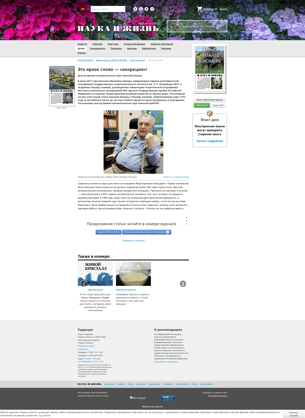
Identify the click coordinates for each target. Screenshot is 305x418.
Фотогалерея (182, 384)
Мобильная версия (152, 406)
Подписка (116, 48)
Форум (82, 52)
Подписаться (202, 105)
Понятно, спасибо (293, 414)
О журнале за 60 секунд (197, 26)
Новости (82, 43)
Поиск (194, 384)
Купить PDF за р (108, 232)
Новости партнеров (162, 43)
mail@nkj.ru (83, 349)
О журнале (168, 384)
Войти (223, 9)
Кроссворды (154, 384)
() (210, 9)
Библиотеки (149, 48)
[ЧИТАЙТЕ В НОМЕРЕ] (210, 37)
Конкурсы (141, 384)
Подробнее (44, 415)
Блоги (130, 384)
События (97, 43)
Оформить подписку (133, 240)
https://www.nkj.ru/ (86, 346)
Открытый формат (134, 43)
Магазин (132, 48)
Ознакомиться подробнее (166, 361)
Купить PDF (218, 105)
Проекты (121, 384)
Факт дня (113, 43)
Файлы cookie (206, 384)
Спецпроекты (97, 48)
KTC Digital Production (217, 395)
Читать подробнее (209, 141)
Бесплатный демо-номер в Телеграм (144, 232)
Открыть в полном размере (176, 177)
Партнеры (109, 384)
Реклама (166, 48)
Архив (81, 48)
